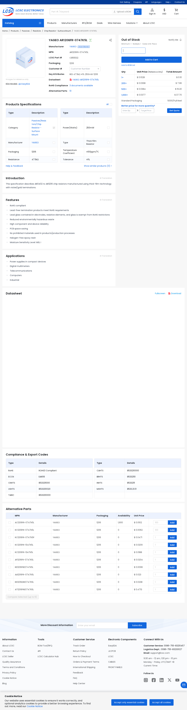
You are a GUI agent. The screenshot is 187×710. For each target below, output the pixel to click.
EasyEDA (112, 645)
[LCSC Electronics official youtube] (177, 680)
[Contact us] (184, 685)
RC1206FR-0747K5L (24, 529)
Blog (4, 683)
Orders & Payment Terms (86, 661)
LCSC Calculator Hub (48, 656)
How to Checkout (82, 656)
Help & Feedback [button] (14, 165)
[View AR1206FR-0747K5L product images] (25, 57)
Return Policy (79, 651)
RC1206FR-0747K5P (24, 537)
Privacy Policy (9, 672)
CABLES (111, 661)
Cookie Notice (9, 678)
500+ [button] (124, 89)
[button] (152, 11)
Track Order (79, 645)
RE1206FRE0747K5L (24, 567)
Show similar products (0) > (98, 165)
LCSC (111, 656)
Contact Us (180, 2)
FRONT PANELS (115, 667)
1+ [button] (122, 77)
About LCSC (8, 645)
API (146, 2)
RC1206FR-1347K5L (24, 552)
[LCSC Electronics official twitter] (169, 680)
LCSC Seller (8, 656)
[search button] (138, 11)
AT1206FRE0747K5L (24, 589)
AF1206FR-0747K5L (24, 559)
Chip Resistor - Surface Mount (57, 31)
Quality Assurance (11, 661)
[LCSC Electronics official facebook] (153, 680)
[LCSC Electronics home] (23, 11)
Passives (26, 31)
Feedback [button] (78, 672)
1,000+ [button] (124, 95)
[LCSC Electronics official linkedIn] (161, 680)
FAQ (75, 678)
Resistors (37, 31)
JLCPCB (112, 651)
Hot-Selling (125, 2)
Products (15, 31)
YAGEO (73, 46)
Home (5, 31)
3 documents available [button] (81, 85)
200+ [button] (124, 83)
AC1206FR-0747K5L (24, 522)
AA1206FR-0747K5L (24, 574)
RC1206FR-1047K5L (24, 544)
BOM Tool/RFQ (45, 645)
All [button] (107, 104)
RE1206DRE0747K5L (24, 582)
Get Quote (174, 110)
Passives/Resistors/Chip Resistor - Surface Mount (39, 127)
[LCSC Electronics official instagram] (146, 680)
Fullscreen (160, 293)
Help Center (79, 683)
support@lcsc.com (160, 652)
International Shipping (84, 667)
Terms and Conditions (13, 667)
